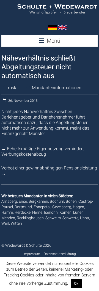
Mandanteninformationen (56, 87)
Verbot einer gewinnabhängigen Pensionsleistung (49, 170)
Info (86, 283)
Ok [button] (76, 283)
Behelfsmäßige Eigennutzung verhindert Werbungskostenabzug (42, 151)
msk (12, 87)
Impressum (31, 254)
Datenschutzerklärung (60, 254)
